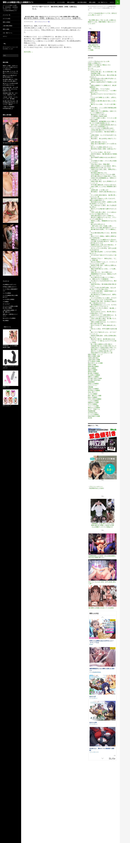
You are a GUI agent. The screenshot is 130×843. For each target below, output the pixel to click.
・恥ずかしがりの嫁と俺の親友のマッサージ (103, 227)
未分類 (90, 418)
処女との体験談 (92, 397)
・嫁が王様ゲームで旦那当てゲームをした (102, 349)
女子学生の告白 (92, 412)
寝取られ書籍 (92, 2)
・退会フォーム (7, 326)
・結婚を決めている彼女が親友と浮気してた (103, 347)
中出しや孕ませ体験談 (94, 399)
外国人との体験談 (93, 383)
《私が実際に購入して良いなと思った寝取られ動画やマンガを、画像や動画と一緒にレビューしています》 (102, 21)
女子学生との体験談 (94, 390)
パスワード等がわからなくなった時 (98, 61)
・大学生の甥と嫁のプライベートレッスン (102, 130)
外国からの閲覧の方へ (94, 63)
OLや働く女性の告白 (94, 380)
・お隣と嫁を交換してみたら (98, 142)
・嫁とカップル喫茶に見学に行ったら (101, 147)
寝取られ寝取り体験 (73, 16)
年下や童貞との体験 (94, 361)
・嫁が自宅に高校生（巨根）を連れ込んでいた (36, 16)
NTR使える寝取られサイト (10, 287)
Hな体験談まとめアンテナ (9, 284)
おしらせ (90, 68)
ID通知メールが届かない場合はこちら (99, 65)
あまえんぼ (92, 696)
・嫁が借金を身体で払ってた (98, 173)
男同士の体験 (92, 371)
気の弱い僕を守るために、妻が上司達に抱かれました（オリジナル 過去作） (10, 102)
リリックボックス (94, 752)
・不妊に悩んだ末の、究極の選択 (100, 164)
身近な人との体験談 (94, 407)
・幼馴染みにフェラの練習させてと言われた (103, 239)
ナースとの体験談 (93, 414)
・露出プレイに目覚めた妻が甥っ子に (101, 351)
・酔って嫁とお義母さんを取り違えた (101, 344)
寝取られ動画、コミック (95, 354)
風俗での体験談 (92, 370)
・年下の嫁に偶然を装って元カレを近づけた (103, 185)
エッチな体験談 (7, 293)
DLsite (112, 758)
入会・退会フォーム (102, 2)
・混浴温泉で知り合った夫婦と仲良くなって (103, 346)
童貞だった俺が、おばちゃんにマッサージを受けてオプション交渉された (10, 67)
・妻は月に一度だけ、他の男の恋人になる (102, 339)
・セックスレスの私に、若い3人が (100, 152)
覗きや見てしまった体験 (95, 363)
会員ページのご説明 (94, 66)
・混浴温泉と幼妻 (95, 73)
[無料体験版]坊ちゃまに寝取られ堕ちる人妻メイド (102, 669)
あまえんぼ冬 (93, 722)
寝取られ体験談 (71, 2)
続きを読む (28, 52)
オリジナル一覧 (51, 2)
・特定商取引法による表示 (96, 488)
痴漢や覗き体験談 (93, 366)
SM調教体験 (91, 411)
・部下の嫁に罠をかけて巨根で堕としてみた (103, 176)
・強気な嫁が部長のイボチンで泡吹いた (102, 215)
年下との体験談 (92, 404)
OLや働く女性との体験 (95, 378)
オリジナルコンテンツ (54, 16)
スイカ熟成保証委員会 (95, 672)
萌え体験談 (6, 320)
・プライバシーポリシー (95, 486)
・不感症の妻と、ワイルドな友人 (100, 89)
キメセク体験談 (92, 394)
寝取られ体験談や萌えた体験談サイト (18, 2)
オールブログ (6, 304)
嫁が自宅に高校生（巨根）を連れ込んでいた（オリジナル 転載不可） (53, 18)
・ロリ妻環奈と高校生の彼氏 (98, 116)
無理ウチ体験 (92, 364)
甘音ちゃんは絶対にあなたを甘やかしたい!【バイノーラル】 (101, 641)
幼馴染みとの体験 (93, 402)
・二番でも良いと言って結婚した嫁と (101, 226)
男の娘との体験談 (93, 373)
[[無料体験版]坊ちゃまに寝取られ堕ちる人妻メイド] (102, 657)
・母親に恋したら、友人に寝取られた (101, 272)
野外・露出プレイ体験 (94, 395)
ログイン (112, 2)
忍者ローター (6, 386)
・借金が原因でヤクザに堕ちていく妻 (101, 352)
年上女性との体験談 (94, 375)
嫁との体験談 (64, 16)
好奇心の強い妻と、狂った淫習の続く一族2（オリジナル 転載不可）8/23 (10, 89)
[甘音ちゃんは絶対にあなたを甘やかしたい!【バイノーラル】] (102, 629)
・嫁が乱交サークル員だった (98, 114)
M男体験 (90, 387)
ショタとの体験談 (93, 400)
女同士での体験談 (93, 388)
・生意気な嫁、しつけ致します (99, 190)
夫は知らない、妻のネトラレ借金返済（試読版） (101, 749)
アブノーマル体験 (93, 406)
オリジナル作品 (61, 2)
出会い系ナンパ (92, 392)
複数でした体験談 (93, 376)
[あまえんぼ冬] (102, 711)
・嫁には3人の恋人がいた (97, 224)
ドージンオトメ (93, 698)
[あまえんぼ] (102, 685)
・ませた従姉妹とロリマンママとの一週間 (102, 174)
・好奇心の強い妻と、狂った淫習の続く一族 (103, 71)
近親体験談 (91, 382)
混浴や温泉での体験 (94, 416)
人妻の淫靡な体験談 (82, 2)
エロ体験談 (6, 301)
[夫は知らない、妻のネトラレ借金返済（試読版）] (102, 737)
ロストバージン (92, 385)
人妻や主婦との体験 (94, 359)
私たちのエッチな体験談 (9, 318)
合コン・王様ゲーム (94, 409)
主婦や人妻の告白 (93, 358)
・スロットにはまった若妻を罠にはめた (102, 128)
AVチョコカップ (7, 405)
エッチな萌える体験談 (8, 299)
